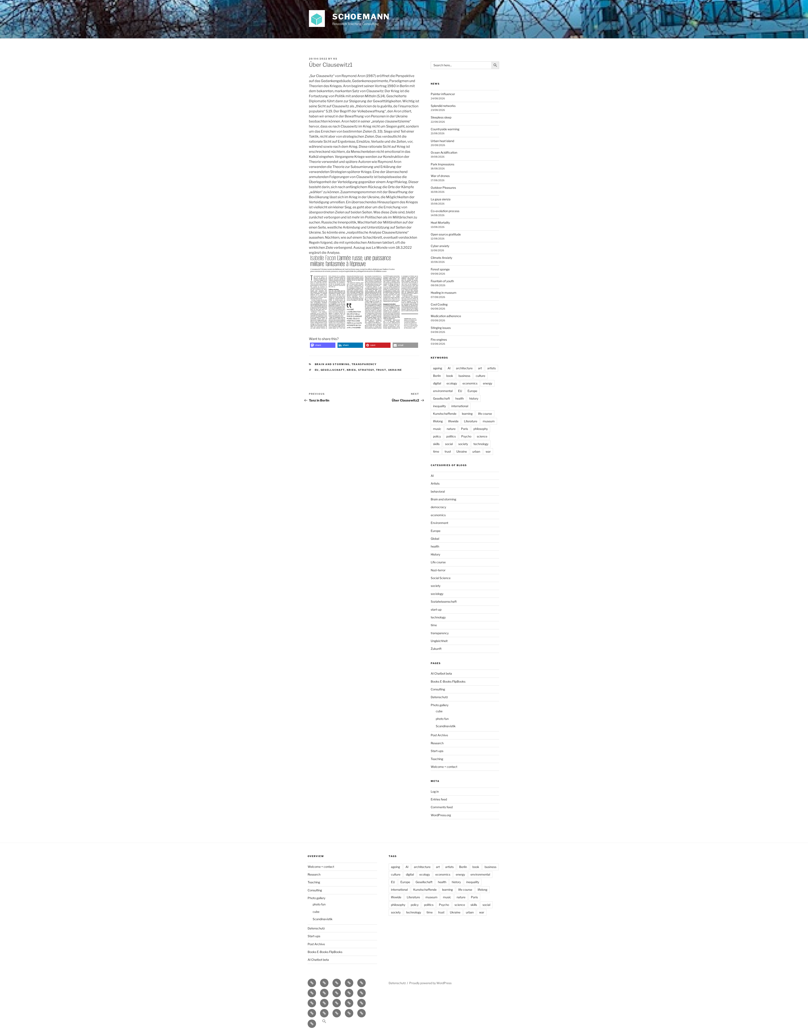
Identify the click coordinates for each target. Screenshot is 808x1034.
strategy (366, 369)
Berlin (437, 375)
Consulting (438, 689)
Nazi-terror (438, 570)
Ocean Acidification (444, 152)
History (435, 554)
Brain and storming (332, 364)
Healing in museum (443, 292)
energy (487, 383)
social (449, 444)
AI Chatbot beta (441, 673)
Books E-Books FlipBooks (448, 681)
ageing (437, 368)
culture (480, 375)
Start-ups (437, 751)
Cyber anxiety (440, 246)
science (482, 436)
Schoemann (361, 16)
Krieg (351, 369)
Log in (435, 791)
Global (435, 538)
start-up (436, 609)
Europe (472, 391)
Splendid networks (443, 106)
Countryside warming (445, 129)
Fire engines (439, 339)
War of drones (440, 176)
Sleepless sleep (441, 117)
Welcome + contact (444, 766)
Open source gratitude (446, 234)
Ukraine (395, 369)
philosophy (480, 429)
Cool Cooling (439, 304)
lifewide (453, 421)
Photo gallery (439, 705)
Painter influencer (443, 94)
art (480, 368)
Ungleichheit (439, 641)
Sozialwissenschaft (444, 601)
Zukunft (436, 648)
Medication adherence (446, 316)
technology (480, 444)
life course (485, 413)
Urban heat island (442, 141)
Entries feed (439, 799)
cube (439, 711)
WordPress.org (441, 815)
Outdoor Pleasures (443, 187)
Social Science (441, 578)
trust (381, 369)
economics (469, 383)
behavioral (438, 491)
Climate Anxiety (441, 257)
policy (437, 436)
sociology (437, 593)
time (436, 451)
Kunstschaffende (444, 413)
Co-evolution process (445, 211)
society (463, 444)
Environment (439, 523)
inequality (439, 406)
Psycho (466, 436)
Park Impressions (442, 164)
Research (437, 743)
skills (436, 444)
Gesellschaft (333, 369)
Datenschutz (439, 697)
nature (451, 429)
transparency (364, 364)
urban (476, 451)
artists (491, 368)
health (459, 398)
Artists (435, 483)
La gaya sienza (441, 199)
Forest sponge (440, 269)
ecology (452, 383)
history (473, 398)
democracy (438, 507)
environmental (443, 391)
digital (437, 383)
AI (449, 368)
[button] (322, 345)
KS (335, 58)
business (464, 375)
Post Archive (439, 735)
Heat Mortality (440, 222)
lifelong (438, 421)
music (437, 429)
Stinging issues (441, 328)
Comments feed (442, 807)
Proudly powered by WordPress (430, 983)
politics (451, 436)
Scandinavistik (446, 726)
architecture (464, 368)
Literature (470, 421)
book (449, 375)
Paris (464, 429)
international (459, 406)
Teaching (437, 759)
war (488, 451)
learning (467, 413)
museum (489, 421)
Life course (438, 562)
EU (317, 369)
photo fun (442, 718)
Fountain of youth (442, 281)
